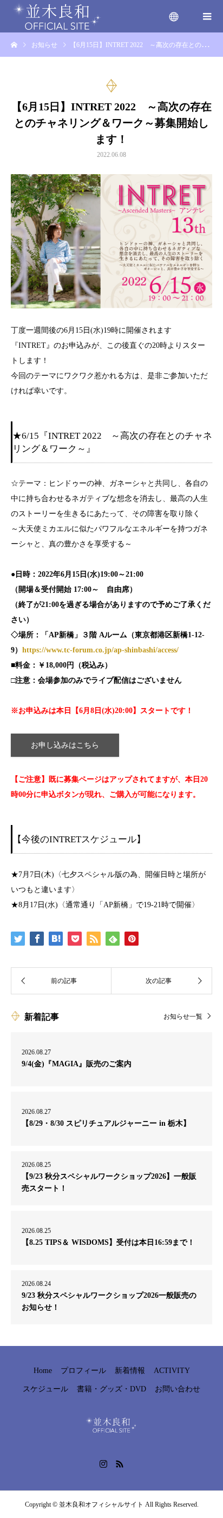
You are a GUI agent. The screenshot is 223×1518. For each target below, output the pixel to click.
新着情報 (130, 1371)
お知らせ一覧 (182, 1016)
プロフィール (83, 1371)
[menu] (174, 16)
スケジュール (45, 1389)
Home (43, 1371)
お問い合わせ (177, 1389)
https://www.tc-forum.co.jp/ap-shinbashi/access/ (100, 650)
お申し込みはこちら (65, 745)
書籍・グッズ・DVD (111, 1389)
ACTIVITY (172, 1371)
